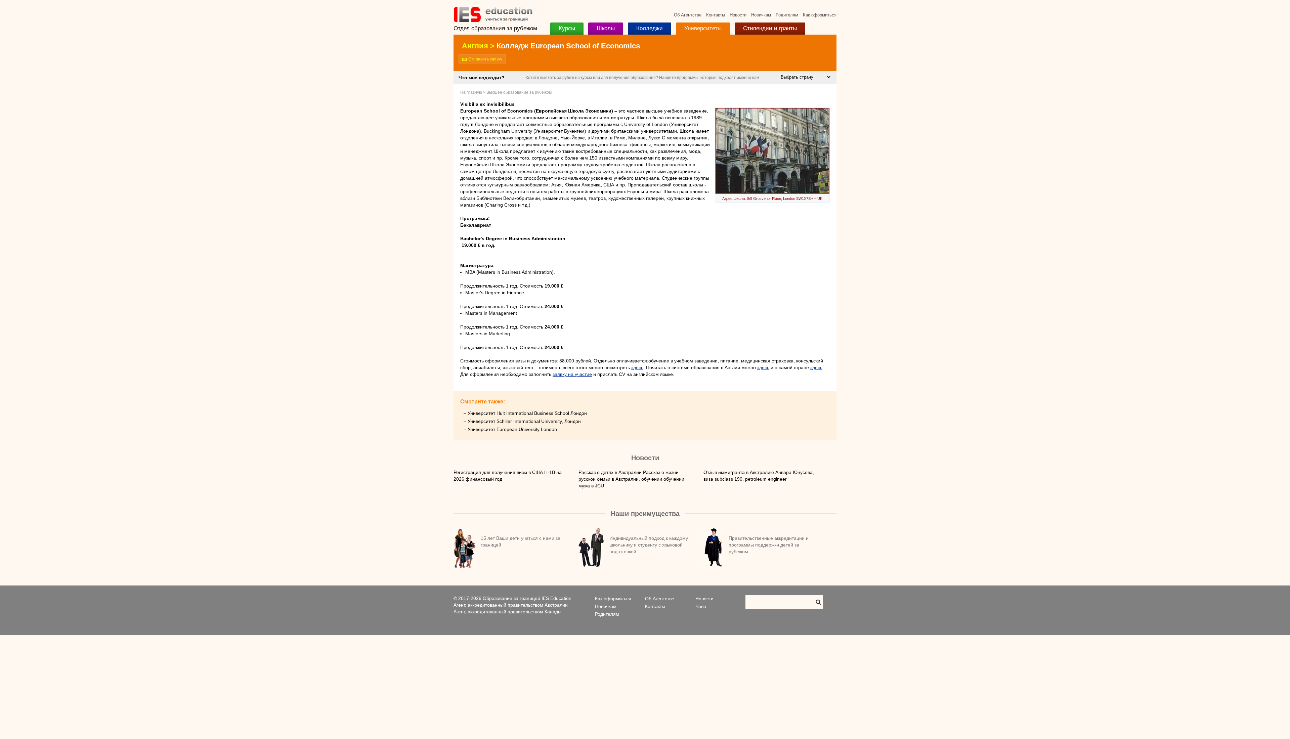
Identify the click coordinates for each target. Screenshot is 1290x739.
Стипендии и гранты (770, 28)
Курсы (567, 28)
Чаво (700, 606)
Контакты (715, 14)
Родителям (787, 14)
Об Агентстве (687, 14)
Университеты (703, 28)
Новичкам (761, 14)
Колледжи (649, 28)
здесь (637, 367)
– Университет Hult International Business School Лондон (525, 413)
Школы (606, 28)
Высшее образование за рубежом (519, 92)
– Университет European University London (510, 429)
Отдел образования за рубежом (495, 28)
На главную (471, 92)
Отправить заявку (485, 59)
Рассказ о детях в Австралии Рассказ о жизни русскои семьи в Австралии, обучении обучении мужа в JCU (631, 479)
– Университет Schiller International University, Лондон (522, 421)
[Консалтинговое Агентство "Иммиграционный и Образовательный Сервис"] (493, 21)
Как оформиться (819, 14)
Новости (738, 14)
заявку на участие (572, 374)
